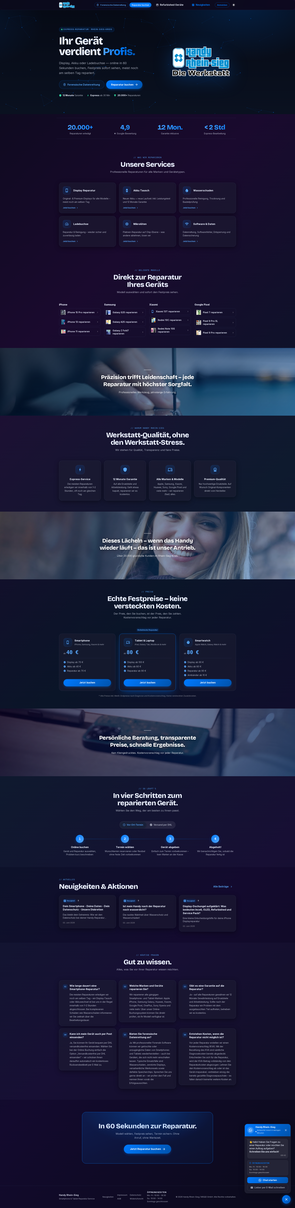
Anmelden (222, 5)
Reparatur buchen (140, 5)
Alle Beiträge (221, 886)
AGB (119, 1199)
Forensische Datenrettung (113, 5)
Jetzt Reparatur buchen (145, 1149)
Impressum (122, 1195)
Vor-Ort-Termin (135, 824)
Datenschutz (135, 1195)
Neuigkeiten (203, 4)
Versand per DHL (163, 824)
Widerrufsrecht (136, 1199)
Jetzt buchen (87, 682)
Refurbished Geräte (171, 4)
